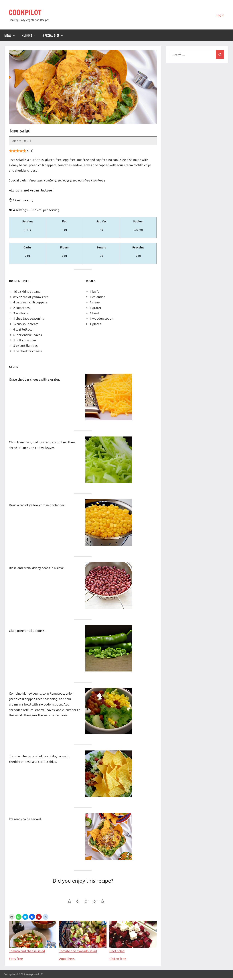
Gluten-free (117, 958)
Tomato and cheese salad (27, 951)
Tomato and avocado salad (78, 951)
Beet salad (117, 951)
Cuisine (27, 35)
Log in (220, 15)
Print (12, 917)
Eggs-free (16, 958)
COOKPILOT (25, 12)
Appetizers (67, 958)
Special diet (51, 35)
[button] (18, 917)
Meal (7, 35)
